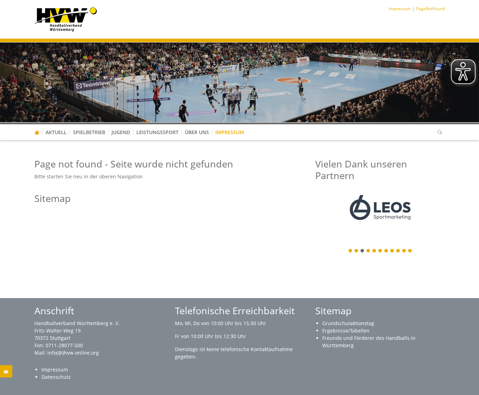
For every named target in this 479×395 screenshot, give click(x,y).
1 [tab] (350, 251)
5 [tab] (374, 251)
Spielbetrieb (89, 132)
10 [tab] (404, 251)
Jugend (121, 132)
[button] (56, 125)
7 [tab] (386, 251)
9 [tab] (398, 251)
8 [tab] (392, 251)
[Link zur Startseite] (65, 18)
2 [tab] (356, 251)
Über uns (197, 132)
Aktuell (56, 132)
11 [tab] (410, 251)
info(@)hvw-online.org (73, 352)
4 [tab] (368, 251)
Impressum (229, 132)
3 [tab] (362, 251)
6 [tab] (380, 251)
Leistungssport (157, 132)
